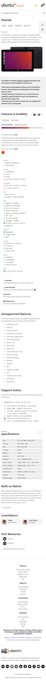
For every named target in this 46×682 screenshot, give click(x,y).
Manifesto (23, 589)
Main (23, 619)
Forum (23, 606)
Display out (18, 25)
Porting (23, 624)
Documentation (23, 602)
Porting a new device (23, 570)
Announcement (23, 617)
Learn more (7, 507)
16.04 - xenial (15, 120)
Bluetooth (9, 232)
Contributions (11, 640)
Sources (10, 539)
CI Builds (11, 543)
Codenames (23, 577)
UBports (29, 674)
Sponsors (23, 594)
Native (4, 25)
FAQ (23, 626)
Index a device (23, 572)
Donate (23, 592)
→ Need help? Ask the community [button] (13, 549)
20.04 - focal (5, 120)
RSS (23, 579)
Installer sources (23, 574)
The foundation (23, 587)
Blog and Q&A (23, 604)
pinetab (10, 25)
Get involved (23, 609)
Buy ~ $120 (27, 25)
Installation (23, 621)
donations (21, 640)
